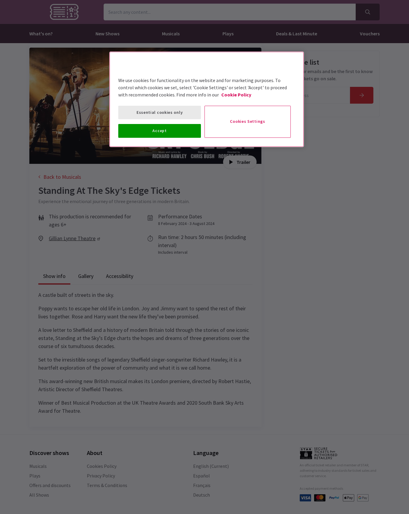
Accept (159, 130)
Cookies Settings (247, 121)
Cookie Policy (236, 95)
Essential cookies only (160, 112)
